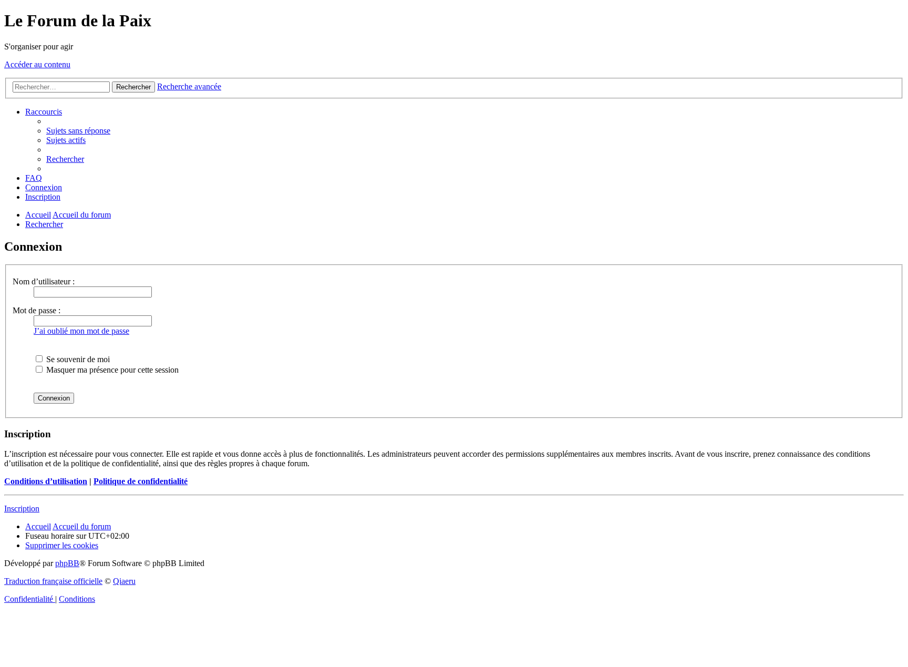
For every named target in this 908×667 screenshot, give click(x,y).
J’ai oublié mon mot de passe (81, 330)
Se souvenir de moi (77, 359)
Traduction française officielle (53, 581)
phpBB (67, 563)
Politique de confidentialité (141, 481)
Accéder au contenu (37, 64)
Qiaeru (124, 581)
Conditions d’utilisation (45, 481)
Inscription (21, 508)
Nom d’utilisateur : (44, 281)
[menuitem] (78, 130)
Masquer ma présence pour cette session (111, 369)
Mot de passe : (36, 310)
